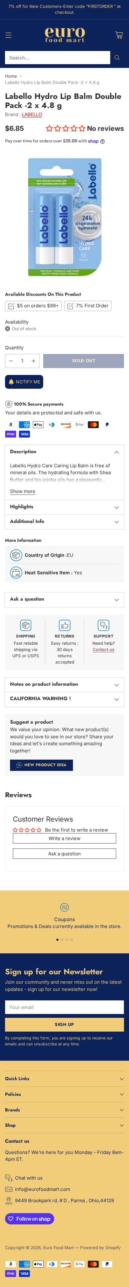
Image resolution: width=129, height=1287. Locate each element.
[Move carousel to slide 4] (71, 940)
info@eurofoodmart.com (42, 1189)
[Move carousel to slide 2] (62, 940)
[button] (66, 128)
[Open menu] (8, 35)
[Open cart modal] (118, 35)
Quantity (14, 348)
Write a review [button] (64, 838)
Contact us (103, 649)
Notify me (28, 381)
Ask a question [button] (64, 854)
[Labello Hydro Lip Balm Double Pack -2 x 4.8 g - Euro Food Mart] (64, 217)
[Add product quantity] (33, 361)
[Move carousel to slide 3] (67, 940)
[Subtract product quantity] (11, 361)
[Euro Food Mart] (64, 35)
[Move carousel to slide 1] (57, 940)
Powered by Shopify (100, 1247)
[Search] (117, 57)
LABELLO (32, 114)
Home (11, 76)
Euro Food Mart (58, 1247)
